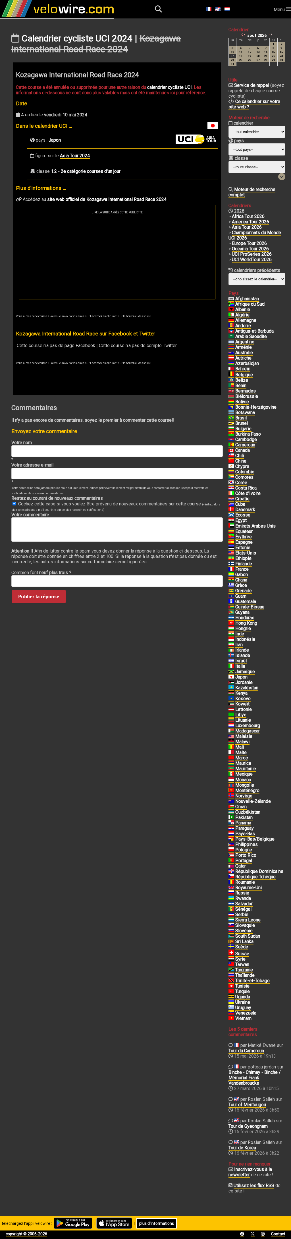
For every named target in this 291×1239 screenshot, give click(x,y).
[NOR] (231, 796)
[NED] (231, 834)
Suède (241, 947)
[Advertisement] (117, 256)
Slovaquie (245, 925)
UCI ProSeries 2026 (252, 254)
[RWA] (231, 898)
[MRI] (231, 763)
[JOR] (231, 682)
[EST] (231, 548)
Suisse (242, 953)
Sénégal (243, 909)
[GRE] (231, 585)
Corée (241, 482)
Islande (242, 655)
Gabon (241, 574)
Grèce (241, 585)
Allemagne (245, 320)
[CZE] (231, 877)
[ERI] (231, 537)
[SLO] (231, 931)
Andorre (243, 325)
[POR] (231, 861)
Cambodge (246, 439)
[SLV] (231, 904)
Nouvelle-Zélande (253, 801)
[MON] (231, 780)
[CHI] (231, 456)
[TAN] (231, 970)
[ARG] (231, 342)
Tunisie (242, 986)
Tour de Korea (242, 1147)
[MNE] (231, 790)
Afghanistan (247, 298)
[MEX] (231, 774)
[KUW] (231, 704)
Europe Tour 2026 (249, 243)
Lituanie (243, 720)
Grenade (243, 590)
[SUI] (231, 954)
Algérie (242, 315)
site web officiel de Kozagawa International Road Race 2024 (107, 199)
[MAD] (231, 731)
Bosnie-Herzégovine (256, 407)
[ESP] (231, 542)
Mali (239, 747)
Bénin (240, 385)
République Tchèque (255, 876)
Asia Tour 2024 (75, 155)
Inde (239, 634)
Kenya (241, 693)
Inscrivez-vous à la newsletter (250, 1172)
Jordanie (244, 682)
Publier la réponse (38, 596)
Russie (242, 893)
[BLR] (231, 396)
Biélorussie (246, 396)
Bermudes (245, 391)
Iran (239, 644)
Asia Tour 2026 (247, 227)
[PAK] (231, 817)
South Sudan (247, 936)
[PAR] (231, 828)
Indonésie (245, 639)
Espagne (244, 542)
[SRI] (231, 941)
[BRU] (231, 423)
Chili (239, 455)
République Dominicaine (259, 871)
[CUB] (231, 504)
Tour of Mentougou (247, 1104)
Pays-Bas (245, 833)
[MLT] (231, 752)
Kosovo (243, 698)
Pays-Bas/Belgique (255, 839)
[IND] (231, 634)
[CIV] (231, 493)
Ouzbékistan (247, 812)
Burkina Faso (248, 434)
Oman (241, 806)
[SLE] (231, 920)
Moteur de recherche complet (251, 192)
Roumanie (245, 882)
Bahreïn (242, 368)
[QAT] (231, 866)
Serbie (241, 914)
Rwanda (243, 898)
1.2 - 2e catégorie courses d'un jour (85, 171)
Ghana (241, 580)
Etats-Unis (245, 553)
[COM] (231, 477)
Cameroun (245, 445)
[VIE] (231, 1018)
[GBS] (231, 607)
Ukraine (242, 1002)
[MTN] (231, 769)
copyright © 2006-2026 (26, 1234)
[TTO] (231, 981)
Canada (242, 450)
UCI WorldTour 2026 (252, 259)
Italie (240, 666)
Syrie (240, 959)
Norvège (243, 796)
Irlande (242, 650)
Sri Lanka (244, 941)
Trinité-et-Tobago (252, 980)
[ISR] (231, 661)
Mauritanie (245, 768)
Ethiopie (243, 558)
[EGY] (231, 520)
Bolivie (242, 401)
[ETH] (231, 558)
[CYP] (231, 466)
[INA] (231, 639)
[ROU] (231, 882)
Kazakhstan (246, 687)
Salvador (244, 903)
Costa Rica (246, 488)
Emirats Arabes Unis (255, 526)
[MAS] (231, 736)
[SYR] (231, 959)
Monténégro (247, 790)
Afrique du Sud (250, 304)
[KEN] (231, 693)
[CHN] (231, 461)
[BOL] (231, 402)
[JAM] (231, 672)
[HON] (231, 618)
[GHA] (231, 580)
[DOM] (231, 871)
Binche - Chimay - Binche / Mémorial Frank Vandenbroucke (254, 1078)
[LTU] (231, 720)
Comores (244, 477)
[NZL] (231, 801)
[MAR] (231, 758)
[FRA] (231, 569)
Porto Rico (245, 855)
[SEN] (231, 909)
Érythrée (243, 536)
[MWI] (231, 742)
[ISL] (231, 655)
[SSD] (231, 936)
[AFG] (231, 299)
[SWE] (231, 947)
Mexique (244, 774)
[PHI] (231, 844)
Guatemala (245, 601)
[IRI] (231, 645)
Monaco (243, 779)
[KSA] (231, 336)
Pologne (243, 849)
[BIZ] (231, 380)
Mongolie (244, 785)
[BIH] (231, 407)
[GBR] (231, 888)
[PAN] (231, 823)
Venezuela (245, 1013)
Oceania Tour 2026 (250, 248)
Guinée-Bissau (249, 607)
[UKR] (231, 1002)
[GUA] (231, 601)
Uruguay (243, 1007)
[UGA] (231, 997)
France (242, 569)
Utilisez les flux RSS (254, 1185)
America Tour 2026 (250, 221)
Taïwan (242, 964)
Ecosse (242, 515)
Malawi (242, 741)
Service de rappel (251, 85)
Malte (241, 752)
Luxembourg (247, 725)
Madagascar (247, 731)
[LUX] (231, 725)
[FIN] (231, 564)
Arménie (243, 347)
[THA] (231, 975)
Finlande (243, 563)
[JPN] (231, 677)
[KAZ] (231, 688)
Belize (241, 380)
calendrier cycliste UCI (169, 87)
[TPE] (231, 964)
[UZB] (231, 812)
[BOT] (231, 412)
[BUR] (231, 434)
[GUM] (231, 596)
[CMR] (231, 445)
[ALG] (231, 315)
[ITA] (231, 666)
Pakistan (244, 817)
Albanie (242, 309)
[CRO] (231, 499)
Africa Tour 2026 (248, 216)
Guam (240, 596)
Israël (241, 660)
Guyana (242, 612)
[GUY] (231, 612)
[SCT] (231, 515)
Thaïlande (245, 975)
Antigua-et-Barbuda (254, 331)
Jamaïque (245, 671)
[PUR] (231, 855)
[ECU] (231, 531)
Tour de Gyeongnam (248, 1126)
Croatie (242, 498)
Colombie (244, 471)
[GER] (231, 320)
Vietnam (243, 1018)
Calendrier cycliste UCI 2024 (77, 38)
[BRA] (231, 418)
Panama (243, 823)
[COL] (231, 472)
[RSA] (231, 304)
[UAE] (231, 526)
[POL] (231, 850)
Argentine (244, 342)
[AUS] (231, 353)
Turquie (242, 991)
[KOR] (231, 483)
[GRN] (231, 591)
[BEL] (231, 375)
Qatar (240, 866)
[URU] (231, 1008)
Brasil (241, 418)
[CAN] (231, 450)
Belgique (244, 374)
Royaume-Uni (248, 887)
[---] (231, 839)
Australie (244, 352)
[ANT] (231, 331)
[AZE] (231, 363)
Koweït (242, 704)
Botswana (245, 412)
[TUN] (231, 986)
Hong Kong (246, 623)
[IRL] (231, 650)
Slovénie (244, 930)
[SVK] (231, 925)
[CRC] (231, 488)
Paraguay (244, 828)
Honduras (244, 617)
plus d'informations (156, 1223)
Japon (55, 140)
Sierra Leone (248, 920)
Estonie (242, 547)
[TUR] (231, 991)
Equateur (244, 531)
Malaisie (243, 736)
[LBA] (231, 715)
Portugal (243, 860)
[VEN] (231, 1013)
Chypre (242, 466)
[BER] (231, 391)
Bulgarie (243, 428)
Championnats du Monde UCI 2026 (254, 235)
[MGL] (231, 785)
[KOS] (231, 699)
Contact (278, 1234)
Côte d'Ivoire (248, 493)
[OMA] (231, 807)
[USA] (231, 553)
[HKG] (231, 623)
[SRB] (231, 914)
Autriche (243, 358)
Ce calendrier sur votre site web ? (254, 104)
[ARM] (231, 347)
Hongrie (243, 628)
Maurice (243, 763)
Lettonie (243, 709)
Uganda (242, 996)
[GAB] (231, 575)
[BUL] (231, 429)
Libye (240, 714)
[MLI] (231, 747)
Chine (240, 461)
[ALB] (231, 309)
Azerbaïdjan (247, 363)
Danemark (245, 509)
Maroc (241, 758)
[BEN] (231, 385)
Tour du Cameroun (246, 1050)
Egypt (241, 520)
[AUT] (231, 358)
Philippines (246, 844)
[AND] (231, 326)
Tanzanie (244, 970)
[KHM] (231, 439)
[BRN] (231, 369)
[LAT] (231, 709)
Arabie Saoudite (251, 336)
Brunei (241, 423)
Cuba (240, 504)
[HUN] (231, 628)
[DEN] (231, 510)
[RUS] (231, 893)
